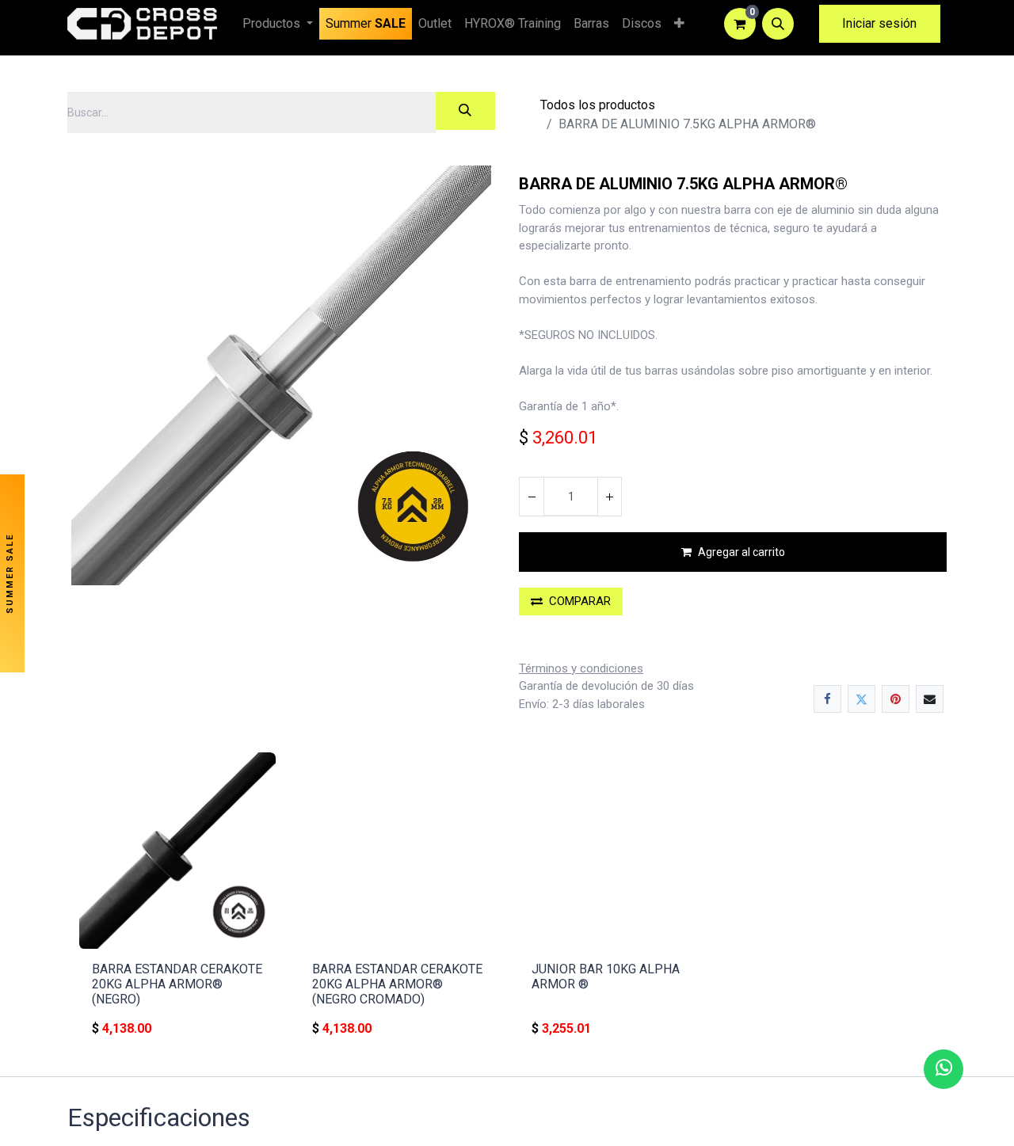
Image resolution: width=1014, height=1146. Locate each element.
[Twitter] (861, 699)
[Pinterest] (895, 699)
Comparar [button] (580, 601)
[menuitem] (365, 24)
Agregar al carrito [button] (741, 552)
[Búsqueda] (465, 111)
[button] (778, 24)
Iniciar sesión (879, 23)
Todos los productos (597, 104)
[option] (507, 901)
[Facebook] (827, 699)
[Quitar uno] (531, 497)
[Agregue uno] (609, 497)
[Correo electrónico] (929, 699)
